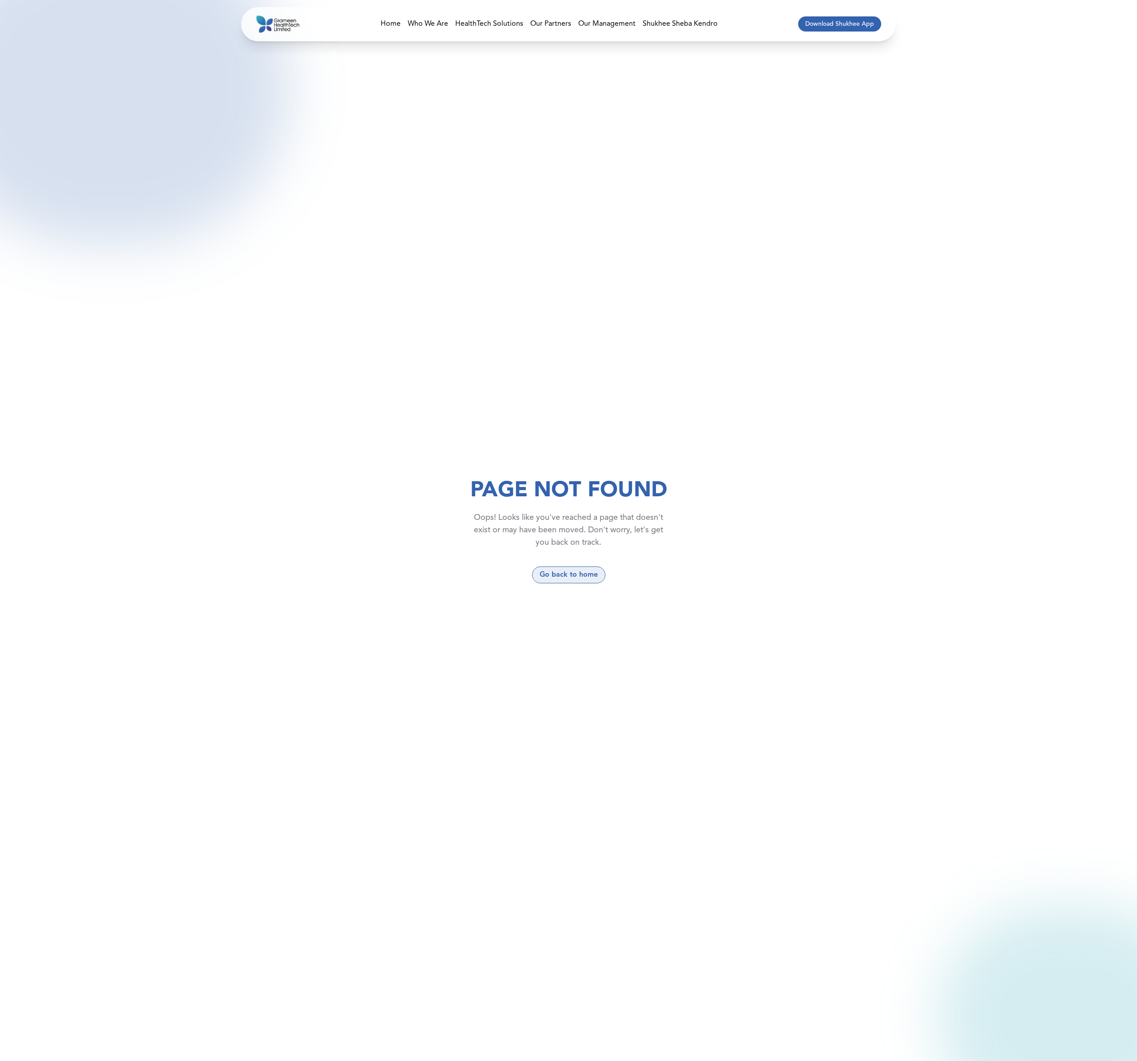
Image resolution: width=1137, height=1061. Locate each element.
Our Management (607, 24)
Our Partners (550, 24)
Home (391, 24)
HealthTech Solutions (489, 24)
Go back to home (569, 574)
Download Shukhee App (839, 24)
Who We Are (428, 24)
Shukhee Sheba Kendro (680, 24)
